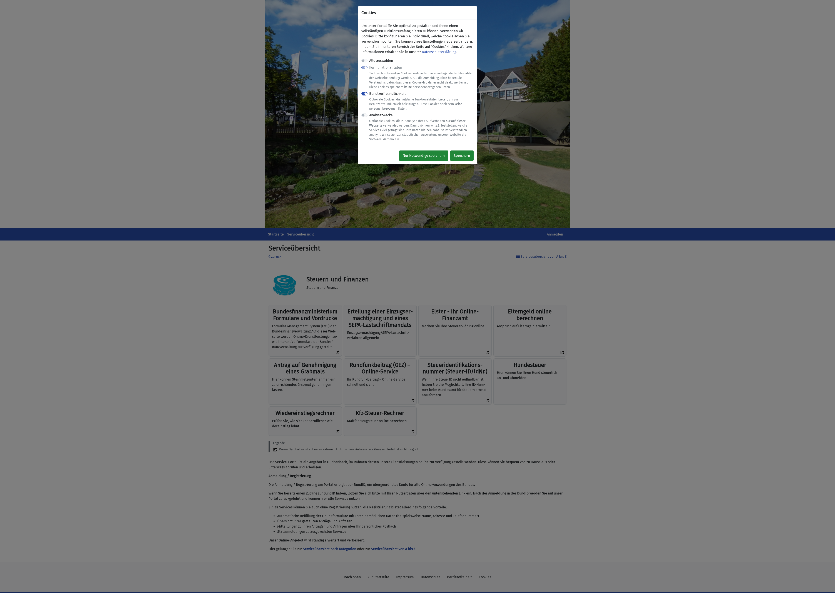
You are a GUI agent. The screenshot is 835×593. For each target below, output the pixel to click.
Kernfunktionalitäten (421, 77)
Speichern (462, 156)
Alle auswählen (381, 60)
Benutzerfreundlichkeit (415, 101)
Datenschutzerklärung (439, 52)
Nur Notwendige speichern (424, 156)
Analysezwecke (418, 127)
